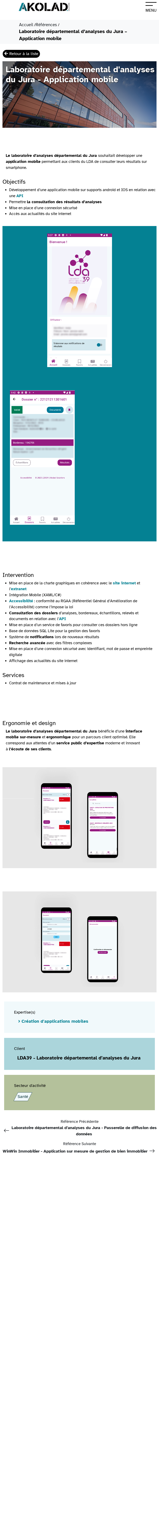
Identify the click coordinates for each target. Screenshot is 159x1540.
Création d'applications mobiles (55, 1021)
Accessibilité (21, 601)
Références (46, 24)
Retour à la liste (23, 53)
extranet (18, 588)
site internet (124, 583)
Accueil (26, 24)
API (19, 195)
